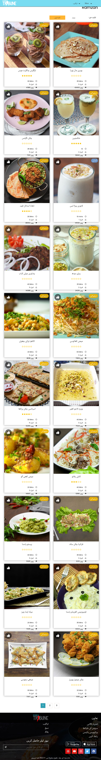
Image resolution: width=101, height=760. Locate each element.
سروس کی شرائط (90, 728)
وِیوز (73, 17)
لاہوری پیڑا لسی (76, 206)
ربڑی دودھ (76, 273)
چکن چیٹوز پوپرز (76, 680)
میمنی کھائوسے (76, 341)
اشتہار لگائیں (92, 724)
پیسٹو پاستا (27, 544)
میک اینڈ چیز (26, 612)
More (87, 3)
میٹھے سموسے (27, 680)
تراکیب (75, 3)
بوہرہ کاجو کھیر (76, 409)
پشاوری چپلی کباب (27, 273)
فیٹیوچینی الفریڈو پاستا (76, 612)
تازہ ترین (57, 17)
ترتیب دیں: (92, 17)
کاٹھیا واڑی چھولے (27, 341)
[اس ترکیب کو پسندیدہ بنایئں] (8, 26)
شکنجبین (76, 138)
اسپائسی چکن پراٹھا (27, 409)
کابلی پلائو (76, 476)
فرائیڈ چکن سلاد (76, 544)
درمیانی (44, 25)
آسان (94, 161)
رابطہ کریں (93, 736)
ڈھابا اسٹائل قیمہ (27, 206)
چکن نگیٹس (27, 138)
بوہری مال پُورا (76, 70)
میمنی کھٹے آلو (27, 476)
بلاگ (47, 732)
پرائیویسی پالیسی (90, 732)
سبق (47, 728)
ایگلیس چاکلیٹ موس (27, 70)
